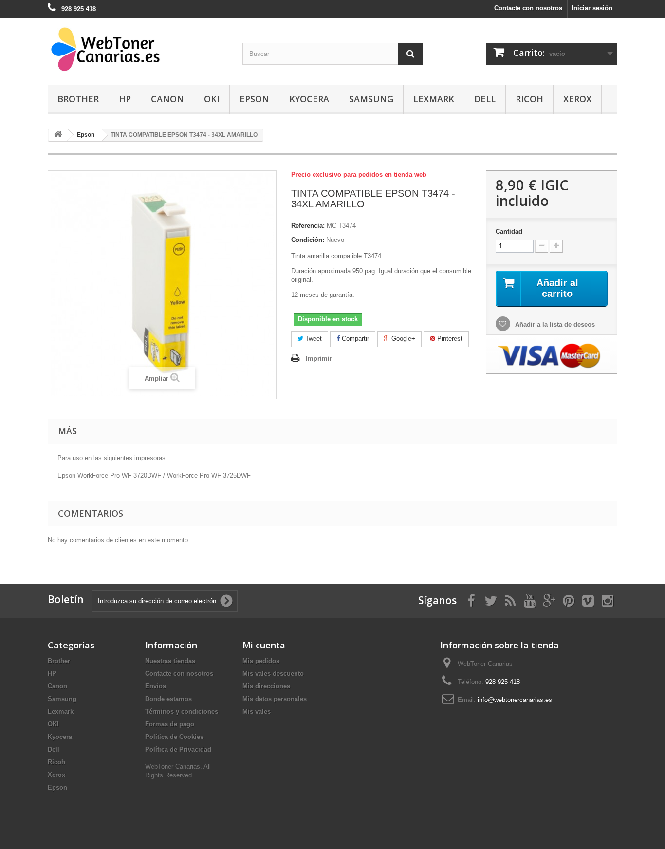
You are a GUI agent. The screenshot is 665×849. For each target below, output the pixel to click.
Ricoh (529, 99)
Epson (254, 99)
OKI (212, 99)
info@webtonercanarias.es (515, 699)
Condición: (307, 239)
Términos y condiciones (181, 711)
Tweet (312, 338)
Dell (485, 99)
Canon (167, 99)
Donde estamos (168, 698)
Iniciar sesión (592, 8)
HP (125, 99)
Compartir (354, 338)
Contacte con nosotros (528, 8)
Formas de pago (169, 724)
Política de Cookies (174, 736)
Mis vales (256, 711)
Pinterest (448, 338)
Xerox (577, 99)
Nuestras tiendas (170, 660)
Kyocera (309, 99)
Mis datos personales (274, 698)
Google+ (402, 338)
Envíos (155, 686)
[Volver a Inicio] (58, 135)
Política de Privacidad (178, 749)
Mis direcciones (266, 686)
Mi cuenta (263, 645)
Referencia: (308, 225)
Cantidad (509, 231)
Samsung (371, 99)
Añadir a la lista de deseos (554, 324)
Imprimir (319, 358)
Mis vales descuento (273, 673)
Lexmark (433, 99)
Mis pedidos (260, 660)
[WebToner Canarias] (138, 49)
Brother (78, 99)
